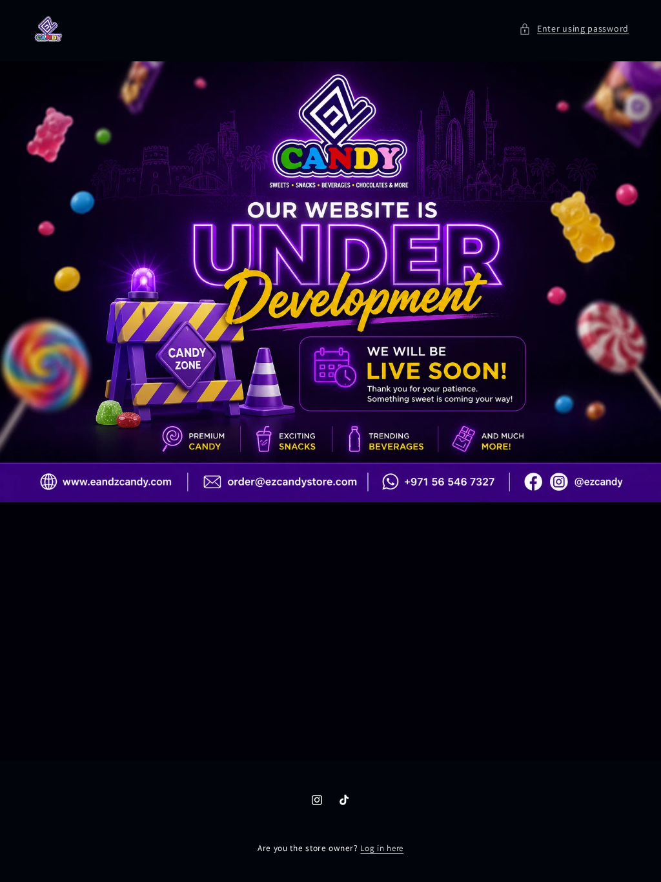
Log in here (381, 848)
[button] (574, 29)
